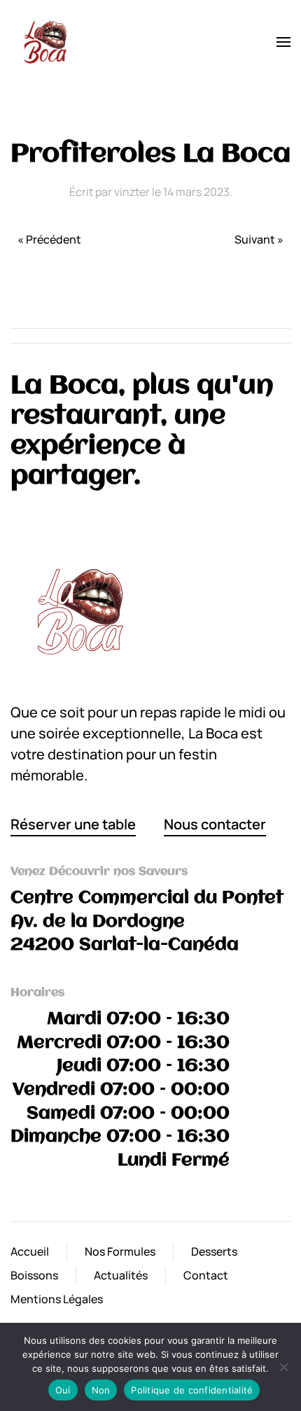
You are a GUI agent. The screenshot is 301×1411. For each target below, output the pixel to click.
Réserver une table (73, 824)
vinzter (132, 191)
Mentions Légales (56, 1299)
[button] (283, 41)
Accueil (29, 1251)
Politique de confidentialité (192, 1390)
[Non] (283, 1367)
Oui (63, 1390)
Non (101, 1390)
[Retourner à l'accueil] (45, 41)
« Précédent (49, 239)
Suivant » (259, 239)
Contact (205, 1275)
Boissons (34, 1275)
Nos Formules (120, 1251)
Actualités (121, 1275)
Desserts (214, 1251)
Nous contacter (215, 824)
